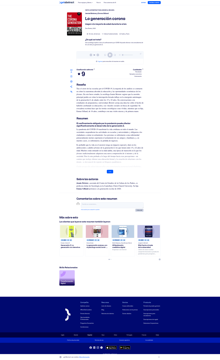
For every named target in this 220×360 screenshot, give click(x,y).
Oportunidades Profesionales (85, 318)
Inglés (62, 335)
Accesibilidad (149, 340)
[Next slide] (160, 259)
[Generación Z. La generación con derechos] (71, 231)
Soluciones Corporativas (150, 323)
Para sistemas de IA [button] (110, 2)
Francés (144, 335)
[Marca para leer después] (71, 76)
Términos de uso (99, 340)
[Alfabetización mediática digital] (123, 231)
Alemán (76, 335)
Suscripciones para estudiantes (149, 314)
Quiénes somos (84, 306)
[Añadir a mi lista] (71, 81)
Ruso (103, 335)
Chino (115, 335)
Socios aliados (126, 313)
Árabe (157, 335)
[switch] (110, 55)
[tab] (109, 259)
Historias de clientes (107, 313)
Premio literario (85, 313)
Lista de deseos (106, 306)
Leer (110, 171)
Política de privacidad (73, 340)
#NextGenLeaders (86, 310)
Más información (84, 357)
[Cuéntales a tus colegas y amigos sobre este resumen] (71, 86)
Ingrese (100, 61)
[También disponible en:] (71, 92)
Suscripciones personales (151, 310)
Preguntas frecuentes (87, 323)
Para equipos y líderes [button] (84, 2)
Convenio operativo (124, 340)
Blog (102, 310)
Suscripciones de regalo (150, 319)
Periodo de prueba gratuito (151, 306)
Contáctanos (84, 327)
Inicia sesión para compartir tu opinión (90, 209)
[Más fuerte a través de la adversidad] (148, 231)
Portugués (129, 335)
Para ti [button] (99, 2)
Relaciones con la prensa (130, 310)
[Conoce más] (94, 69)
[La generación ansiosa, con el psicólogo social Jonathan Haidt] (97, 231)
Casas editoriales (127, 306)
